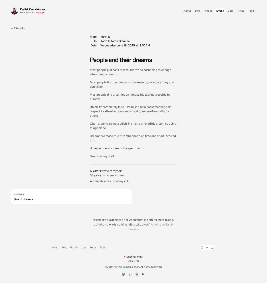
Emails (220, 11)
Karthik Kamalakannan (33, 9)
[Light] (207, 247)
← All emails (18, 28)
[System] (202, 247)
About (187, 11)
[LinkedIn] (130, 274)
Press (241, 11)
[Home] (14, 11)
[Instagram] (137, 274)
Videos (208, 11)
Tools (251, 11)
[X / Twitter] (123, 274)
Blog (197, 11)
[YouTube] (144, 274)
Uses (231, 11)
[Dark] (212, 247)
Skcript (40, 12)
